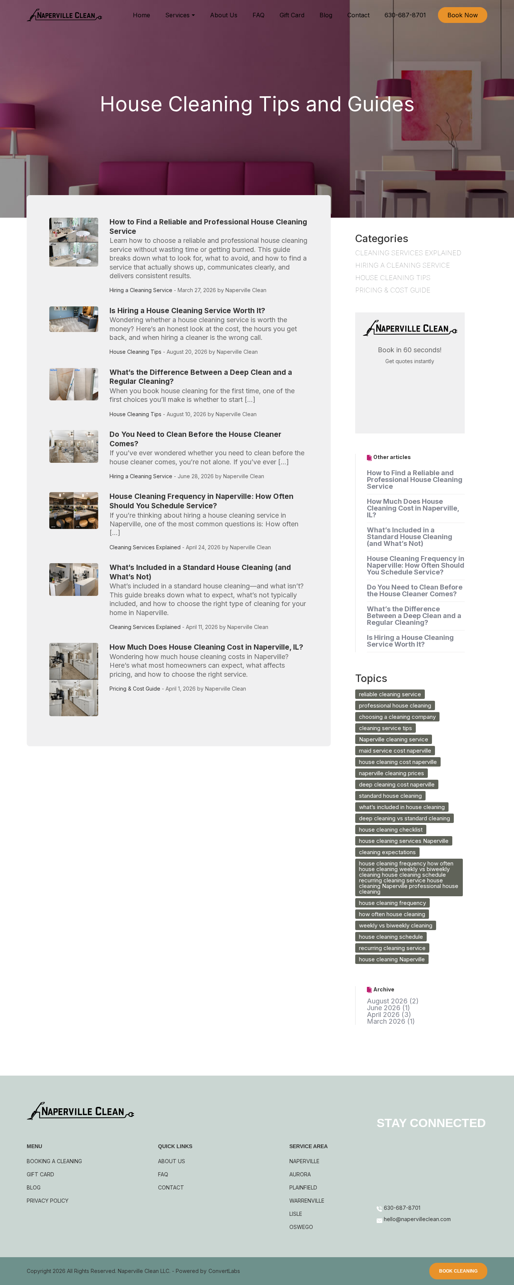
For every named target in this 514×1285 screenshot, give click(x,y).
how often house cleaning (392, 914)
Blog (325, 15)
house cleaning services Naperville (404, 840)
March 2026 (386, 1021)
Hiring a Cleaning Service (140, 290)
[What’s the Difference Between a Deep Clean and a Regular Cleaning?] (77, 395)
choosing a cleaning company (397, 716)
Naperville (304, 1161)
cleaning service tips (385, 728)
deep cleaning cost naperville (397, 784)
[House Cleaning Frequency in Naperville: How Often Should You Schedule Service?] (77, 524)
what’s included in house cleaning (402, 807)
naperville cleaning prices (391, 773)
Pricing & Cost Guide (134, 688)
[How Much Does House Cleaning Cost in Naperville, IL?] (77, 679)
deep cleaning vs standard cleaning (404, 818)
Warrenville (306, 1200)
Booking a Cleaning (54, 1161)
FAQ (258, 15)
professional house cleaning (395, 705)
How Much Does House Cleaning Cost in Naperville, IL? (206, 647)
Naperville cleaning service (393, 739)
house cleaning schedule (391, 936)
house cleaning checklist (391, 829)
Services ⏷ (180, 15)
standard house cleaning (390, 795)
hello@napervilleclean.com (417, 1231)
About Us (223, 15)
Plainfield (303, 1187)
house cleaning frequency (392, 902)
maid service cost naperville (395, 750)
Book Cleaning (458, 1273)
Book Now (462, 15)
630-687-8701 (405, 15)
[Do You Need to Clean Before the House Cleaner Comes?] (77, 457)
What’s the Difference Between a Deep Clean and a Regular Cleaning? (414, 615)
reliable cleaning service (390, 694)
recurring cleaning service (392, 948)
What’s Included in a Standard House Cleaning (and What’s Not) (409, 536)
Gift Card (292, 15)
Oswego (301, 1227)
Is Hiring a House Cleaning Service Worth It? (187, 310)
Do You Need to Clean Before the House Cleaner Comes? (414, 590)
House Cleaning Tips (135, 352)
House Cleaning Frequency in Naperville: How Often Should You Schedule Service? (201, 501)
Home (141, 15)
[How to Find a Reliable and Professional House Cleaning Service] (77, 258)
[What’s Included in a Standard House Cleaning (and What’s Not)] (77, 599)
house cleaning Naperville (392, 959)
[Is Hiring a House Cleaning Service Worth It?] (77, 333)
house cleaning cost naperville (398, 761)
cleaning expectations (387, 852)
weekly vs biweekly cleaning (395, 925)
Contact (358, 15)
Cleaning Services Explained (145, 547)
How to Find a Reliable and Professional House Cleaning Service (414, 479)
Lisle (295, 1214)
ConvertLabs (224, 1273)
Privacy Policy (47, 1200)
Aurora (300, 1174)
